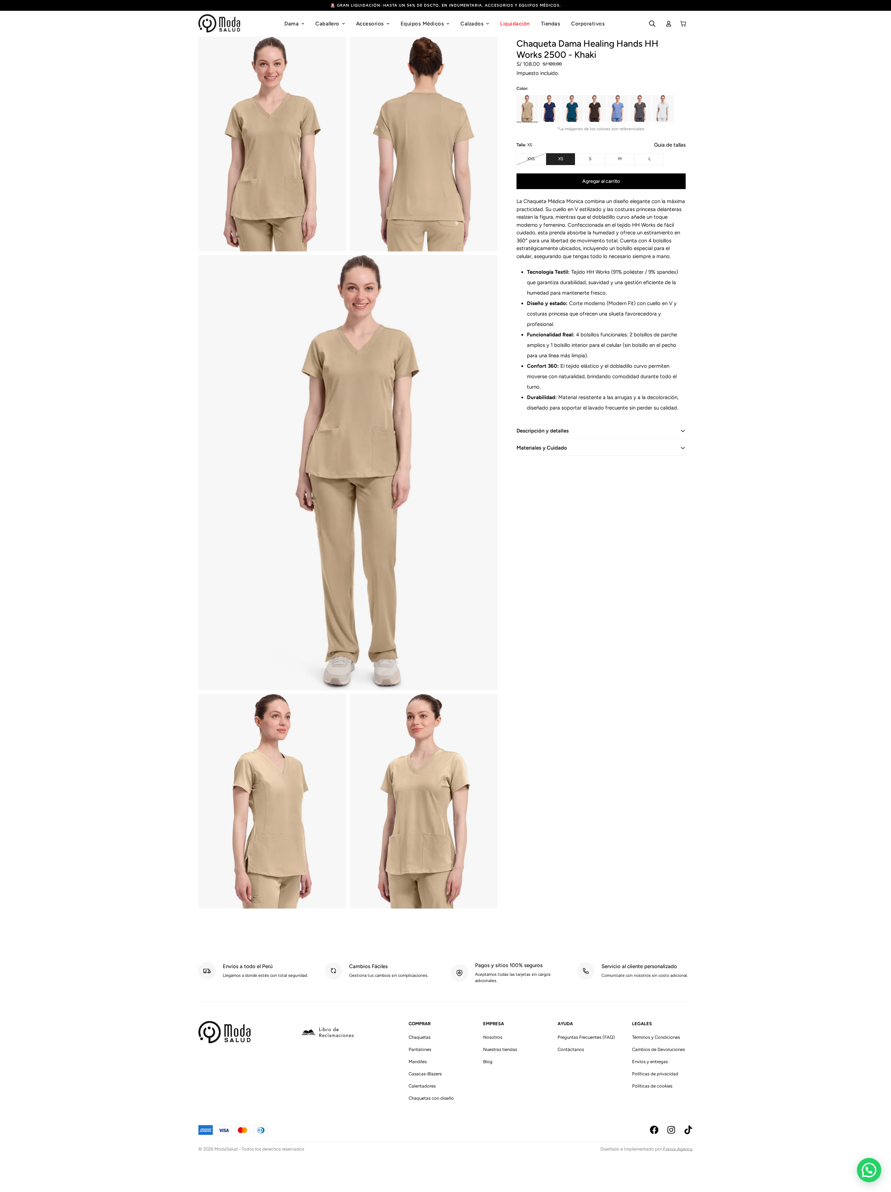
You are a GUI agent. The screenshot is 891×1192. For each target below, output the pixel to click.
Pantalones (420, 1049)
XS (566, 160)
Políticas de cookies (652, 1086)
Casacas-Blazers (425, 1073)
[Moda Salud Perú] (219, 24)
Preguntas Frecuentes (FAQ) (586, 1037)
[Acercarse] (333, 51)
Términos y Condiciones (656, 1037)
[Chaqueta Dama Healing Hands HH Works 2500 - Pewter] (640, 108)
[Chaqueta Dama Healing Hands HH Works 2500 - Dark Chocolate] (595, 108)
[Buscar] (652, 23)
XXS (536, 160)
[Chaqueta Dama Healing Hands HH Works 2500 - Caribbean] (572, 108)
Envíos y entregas (650, 1061)
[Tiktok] (688, 1129)
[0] (683, 23)
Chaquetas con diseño (431, 1098)
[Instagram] (671, 1129)
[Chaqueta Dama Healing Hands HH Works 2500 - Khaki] (527, 108)
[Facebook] (654, 1129)
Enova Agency (678, 1149)
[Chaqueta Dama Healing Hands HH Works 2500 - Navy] (550, 108)
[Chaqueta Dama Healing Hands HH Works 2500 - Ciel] (618, 108)
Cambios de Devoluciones (658, 1049)
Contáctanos (571, 1049)
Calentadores (422, 1086)
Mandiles (418, 1061)
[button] (869, 1170)
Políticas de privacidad (655, 1073)
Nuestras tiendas (500, 1049)
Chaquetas (420, 1037)
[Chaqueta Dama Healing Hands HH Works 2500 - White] (663, 108)
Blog (487, 1061)
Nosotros (492, 1037)
